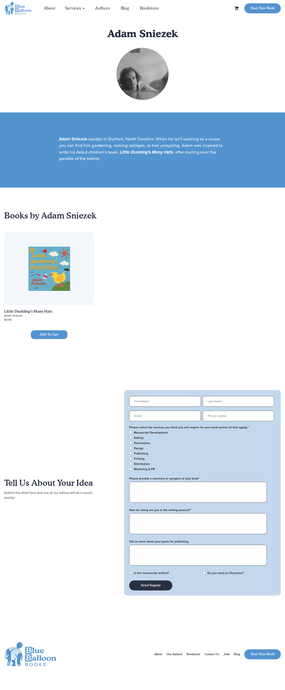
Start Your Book (263, 8)
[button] (75, 8)
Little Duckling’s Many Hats (28, 311)
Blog (125, 8)
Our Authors (174, 654)
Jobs (226, 654)
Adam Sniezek (13, 315)
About (49, 8)
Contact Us (211, 654)
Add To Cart (49, 334)
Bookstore (149, 8)
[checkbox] (201, 433)
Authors (102, 8)
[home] (17, 8)
